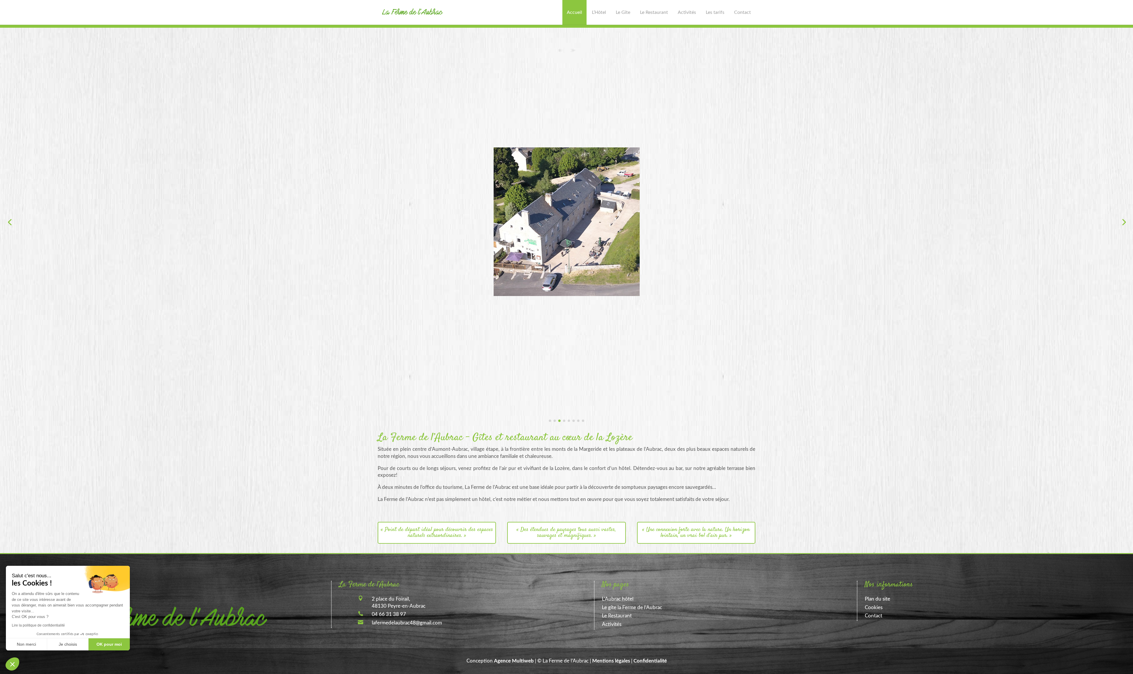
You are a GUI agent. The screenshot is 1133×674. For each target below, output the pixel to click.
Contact (742, 12)
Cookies (874, 607)
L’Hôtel (599, 12)
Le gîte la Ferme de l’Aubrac (632, 607)
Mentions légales (611, 660)
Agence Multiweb (514, 660)
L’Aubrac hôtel (617, 598)
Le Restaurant (654, 12)
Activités (687, 12)
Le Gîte (623, 12)
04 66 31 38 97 (389, 614)
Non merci (26, 644)
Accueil (574, 12)
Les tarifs (715, 12)
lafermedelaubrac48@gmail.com (407, 622)
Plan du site (877, 598)
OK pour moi (109, 644)
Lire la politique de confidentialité (38, 625)
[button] (12, 664)
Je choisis (68, 644)
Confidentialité (650, 660)
